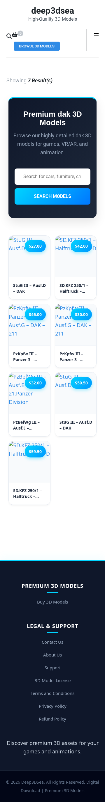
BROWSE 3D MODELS (37, 46)
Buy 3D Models (52, 602)
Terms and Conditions (52, 693)
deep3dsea (52, 11)
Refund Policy (52, 719)
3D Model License (53, 680)
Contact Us (52, 642)
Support (53, 667)
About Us (52, 655)
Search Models (52, 196)
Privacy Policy (52, 706)
